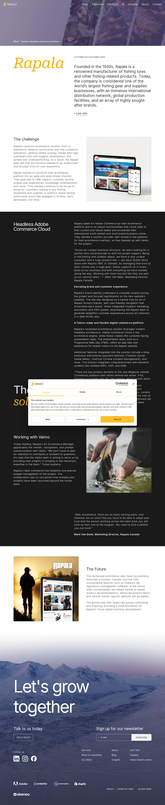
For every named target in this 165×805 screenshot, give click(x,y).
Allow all (117, 419)
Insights (133, 4)
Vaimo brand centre (140, 759)
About (145, 4)
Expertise (97, 4)
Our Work (86, 759)
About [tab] (118, 392)
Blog (114, 755)
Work (85, 4)
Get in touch (23, 737)
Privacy (110, 789)
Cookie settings (125, 789)
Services (112, 4)
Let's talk (135, 750)
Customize (81, 419)
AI (123, 4)
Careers (134, 755)
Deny (48, 419)
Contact (157, 4)
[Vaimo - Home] (10, 4)
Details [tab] (83, 392)
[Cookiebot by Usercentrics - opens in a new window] (117, 384)
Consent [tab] (46, 392)
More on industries (91, 755)
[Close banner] (133, 384)
